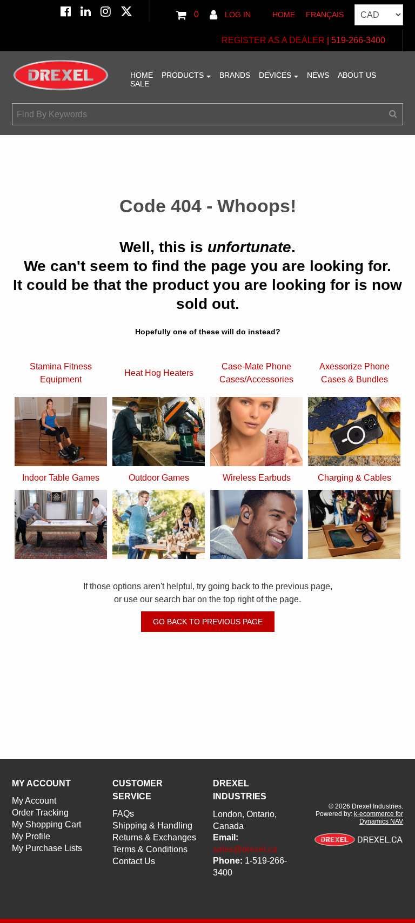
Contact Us (133, 861)
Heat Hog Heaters (158, 373)
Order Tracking (40, 812)
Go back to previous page (208, 621)
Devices (275, 75)
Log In (237, 15)
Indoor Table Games (60, 477)
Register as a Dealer (273, 40)
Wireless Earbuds (257, 477)
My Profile (31, 836)
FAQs (123, 813)
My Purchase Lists (47, 848)
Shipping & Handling (152, 825)
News (318, 75)
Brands (234, 75)
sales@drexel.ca (245, 849)
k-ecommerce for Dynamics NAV (378, 817)
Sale (139, 83)
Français (325, 15)
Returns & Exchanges (154, 837)
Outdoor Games (159, 477)
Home (283, 15)
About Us (357, 75)
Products (183, 75)
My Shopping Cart (46, 824)
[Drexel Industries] (61, 75)
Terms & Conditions (150, 849)
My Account (34, 800)
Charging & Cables (354, 477)
